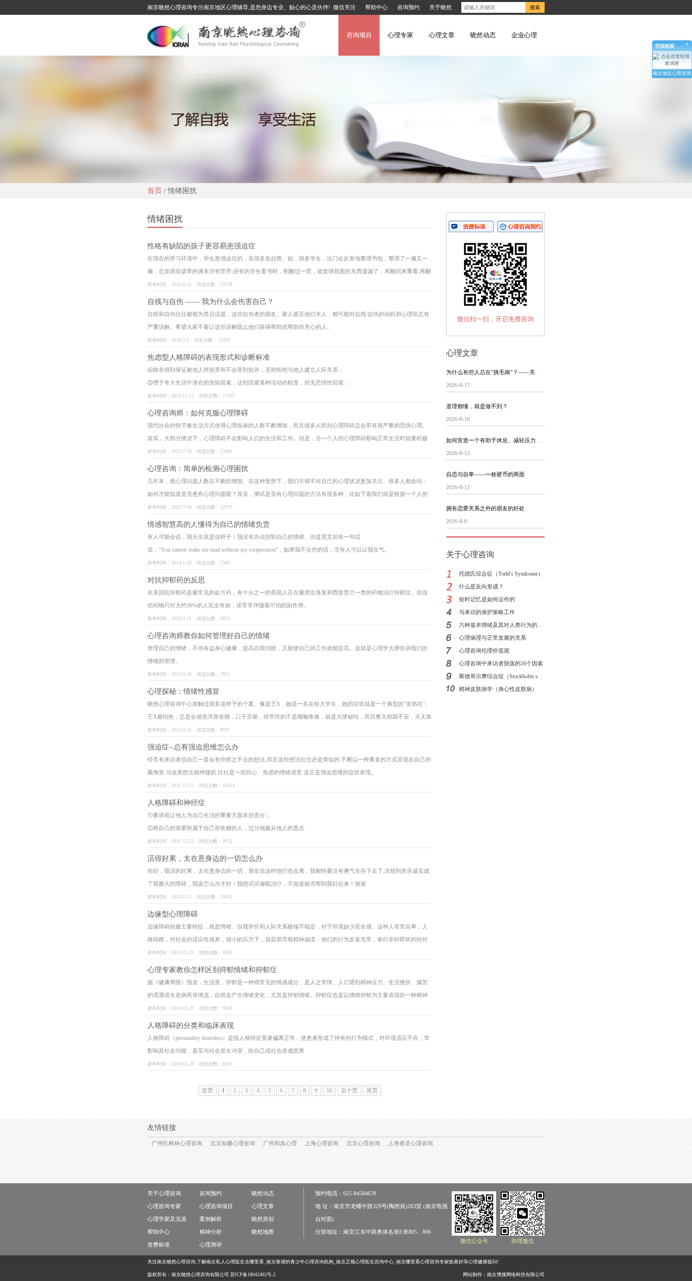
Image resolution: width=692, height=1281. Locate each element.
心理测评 (210, 1245)
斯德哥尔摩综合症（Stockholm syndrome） (511, 676)
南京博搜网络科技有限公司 (516, 1274)
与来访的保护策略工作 (487, 612)
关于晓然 (440, 7)
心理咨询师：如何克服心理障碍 (197, 413)
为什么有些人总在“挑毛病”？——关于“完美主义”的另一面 (518, 372)
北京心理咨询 (363, 1143)
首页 (154, 191)
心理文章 (442, 35)
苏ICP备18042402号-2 (253, 1274)
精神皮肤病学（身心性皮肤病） (498, 689)
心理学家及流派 (167, 1219)
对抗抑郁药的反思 (176, 580)
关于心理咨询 (164, 1193)
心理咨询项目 (216, 1206)
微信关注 (344, 7)
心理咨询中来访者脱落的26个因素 (501, 664)
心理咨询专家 (164, 1206)
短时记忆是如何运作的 (487, 599)
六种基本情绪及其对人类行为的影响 (504, 625)
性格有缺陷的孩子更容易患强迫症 (201, 246)
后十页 (349, 1091)
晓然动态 (483, 35)
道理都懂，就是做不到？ (477, 406)
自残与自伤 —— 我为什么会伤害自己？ (210, 302)
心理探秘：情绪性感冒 (183, 691)
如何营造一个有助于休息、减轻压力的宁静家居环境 (510, 440)
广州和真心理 (280, 1143)
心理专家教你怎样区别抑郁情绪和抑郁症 (212, 970)
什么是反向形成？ (481, 587)
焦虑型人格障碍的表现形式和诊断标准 (208, 357)
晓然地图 (262, 1232)
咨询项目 (359, 35)
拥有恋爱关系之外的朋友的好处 (485, 509)
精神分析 (210, 1232)
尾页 (372, 1091)
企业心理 (524, 35)
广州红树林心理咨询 (177, 1143)
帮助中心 (376, 7)
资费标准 (158, 1245)
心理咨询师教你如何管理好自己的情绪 (208, 636)
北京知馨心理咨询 (232, 1143)
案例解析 (210, 1219)
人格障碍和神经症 (176, 803)
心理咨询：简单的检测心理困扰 (197, 469)
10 (329, 1091)
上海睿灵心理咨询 (410, 1143)
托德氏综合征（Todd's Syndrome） (501, 574)
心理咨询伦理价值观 (484, 651)
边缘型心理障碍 (172, 914)
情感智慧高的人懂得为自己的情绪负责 (208, 524)
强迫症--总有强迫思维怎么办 (193, 747)
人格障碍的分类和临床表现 (190, 1025)
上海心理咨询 (321, 1143)
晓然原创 (262, 1219)
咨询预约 (408, 7)
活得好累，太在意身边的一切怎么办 (205, 858)
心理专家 (400, 35)
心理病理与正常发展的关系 (492, 638)
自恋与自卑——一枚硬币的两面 (485, 474)
